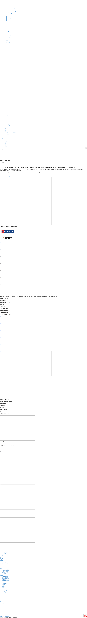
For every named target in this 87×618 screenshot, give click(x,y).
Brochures (6, 137)
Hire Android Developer (9, 91)
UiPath (7, 121)
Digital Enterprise (8, 42)
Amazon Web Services (9, 112)
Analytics (7, 46)
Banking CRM (4, 562)
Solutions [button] (3, 27)
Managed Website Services (10, 78)
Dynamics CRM (8, 104)
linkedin (1, 559)
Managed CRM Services (9, 77)
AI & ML (6, 21)
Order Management (9, 37)
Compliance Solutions (9, 33)
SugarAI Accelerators (8, 9)
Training (7, 74)
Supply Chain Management (10, 40)
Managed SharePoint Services (10, 80)
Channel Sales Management (6, 566)
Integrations (7, 73)
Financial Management (9, 35)
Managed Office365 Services (10, 79)
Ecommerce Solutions (5, 580)
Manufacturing (7, 130)
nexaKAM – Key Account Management (12, 11)
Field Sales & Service (8, 24)
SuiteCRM (7, 119)
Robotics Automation (4, 310)
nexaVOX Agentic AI (9, 22)
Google (7, 113)
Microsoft (7, 107)
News (6, 143)
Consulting (7, 71)
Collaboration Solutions (9, 50)
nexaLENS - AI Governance (10, 23)
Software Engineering (8, 82)
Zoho (6, 108)
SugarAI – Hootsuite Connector (10, 16)
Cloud (6, 43)
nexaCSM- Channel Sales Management (12, 26)
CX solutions (7, 52)
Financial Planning (8, 36)
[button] (2, 149)
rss (0, 611)
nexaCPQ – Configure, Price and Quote (12, 12)
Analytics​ (2, 304)
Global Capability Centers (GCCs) (10, 132)
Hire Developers (7, 89)
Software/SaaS (7, 125)
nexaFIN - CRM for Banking (10, 4)
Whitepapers (7, 136)
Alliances (6, 99)
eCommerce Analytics (9, 58)
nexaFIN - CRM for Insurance (10, 6)
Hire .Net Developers (9, 90)
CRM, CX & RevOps (4, 298)
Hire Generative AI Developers (10, 93)
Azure (6, 111)
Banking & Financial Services (9, 124)
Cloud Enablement (8, 62)
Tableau (7, 116)
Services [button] (3, 59)
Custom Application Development (11, 88)
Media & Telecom (8, 128)
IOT (6, 64)
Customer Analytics (9, 55)
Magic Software (8, 106)
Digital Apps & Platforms (5, 302)
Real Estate (7, 126)
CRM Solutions (7, 28)
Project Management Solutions (10, 51)
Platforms (6, 110)
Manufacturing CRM (5, 563)
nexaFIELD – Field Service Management (12, 25)
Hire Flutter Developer (9, 92)
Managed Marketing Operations (11, 81)
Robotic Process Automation (10, 48)
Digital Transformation (8, 41)
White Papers (4, 597)
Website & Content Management (11, 53)
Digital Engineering (9, 61)
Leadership (7, 141)
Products (3, 2)
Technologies (4, 98)
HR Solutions (8, 51)
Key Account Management (6, 564)
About (3, 138)
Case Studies (7, 134)
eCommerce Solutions (9, 57)
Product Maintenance (9, 87)
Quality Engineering (9, 86)
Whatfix (7, 105)
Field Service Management (6, 565)
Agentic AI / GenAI (3, 300)
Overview (6, 139)
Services (1, 568)
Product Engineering (9, 83)
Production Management (9, 39)
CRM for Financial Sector (9, 3)
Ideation (7, 84)
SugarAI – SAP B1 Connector (10, 20)
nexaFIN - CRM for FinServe (10, 7)
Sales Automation (8, 29)
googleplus (1, 560)
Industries (3, 123)
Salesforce (7, 102)
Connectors (7, 15)
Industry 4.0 (7, 45)
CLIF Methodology (8, 70)
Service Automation (9, 30)
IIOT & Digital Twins (4, 308)
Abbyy (7, 122)
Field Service (8, 32)
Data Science (8, 66)
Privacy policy (2, 616)
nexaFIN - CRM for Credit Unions (11, 5)
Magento (7, 114)
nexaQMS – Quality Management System (12, 13)
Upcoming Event (2, 441)
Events (6, 145)
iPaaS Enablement (8, 65)
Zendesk (7, 100)
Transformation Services (9, 60)
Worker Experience (8, 49)
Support (7, 75)
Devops (7, 96)
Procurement (8, 38)
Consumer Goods (3, 405)
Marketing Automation (9, 31)
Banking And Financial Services (7, 591)
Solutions (1, 575)
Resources (3, 133)
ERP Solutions (7, 34)
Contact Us (7, 146)
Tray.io (7, 120)
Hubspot (3, 585)
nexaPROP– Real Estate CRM (10, 14)
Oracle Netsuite (8, 118)
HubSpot (7, 103)
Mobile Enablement (9, 63)
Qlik (6, 117)
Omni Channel (8, 54)
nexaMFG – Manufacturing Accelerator (12, 10)
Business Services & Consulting (10, 127)
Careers (6, 142)
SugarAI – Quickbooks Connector (11, 19)
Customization (8, 72)
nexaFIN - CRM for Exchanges (10, 8)
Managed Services (8, 76)
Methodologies (7, 94)
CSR (5, 144)
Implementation (8, 69)
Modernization (8, 67)
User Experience (8, 85)
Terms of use (7, 616)
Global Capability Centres (6, 594)
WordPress (7, 115)
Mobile (7, 44)
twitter (1, 557)
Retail (6, 129)
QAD (6, 109)
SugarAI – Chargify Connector (10, 18)
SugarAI (7, 101)
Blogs (6, 135)
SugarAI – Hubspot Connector (10, 17)
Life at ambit (7, 140)
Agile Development (9, 95)
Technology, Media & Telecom (7, 592)
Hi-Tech (6, 131)
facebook (1, 558)
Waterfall (7, 97)
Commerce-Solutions (8, 56)
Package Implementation (9, 68)
